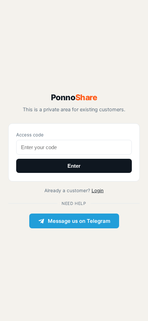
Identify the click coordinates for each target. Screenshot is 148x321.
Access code (30, 134)
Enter (74, 166)
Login (98, 190)
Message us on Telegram (79, 221)
